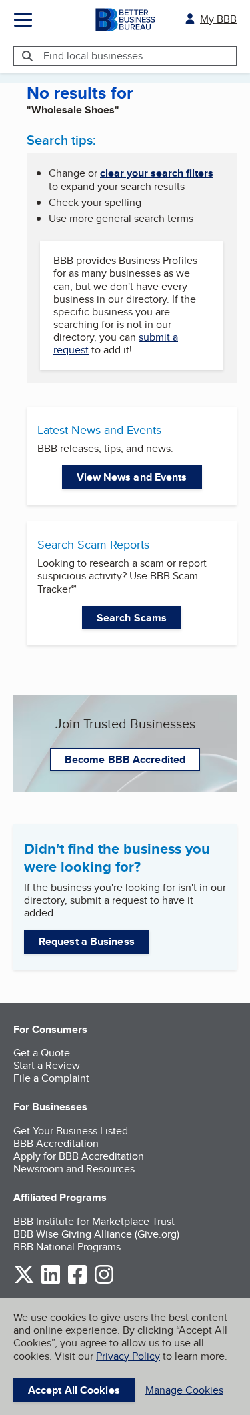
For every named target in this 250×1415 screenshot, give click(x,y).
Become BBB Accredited (125, 759)
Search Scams (132, 617)
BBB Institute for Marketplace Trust (94, 1221)
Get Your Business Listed (70, 1130)
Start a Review (46, 1065)
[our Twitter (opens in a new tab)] (24, 1281)
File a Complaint (51, 1078)
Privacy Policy (128, 1356)
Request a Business (87, 941)
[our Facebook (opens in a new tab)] (77, 1281)
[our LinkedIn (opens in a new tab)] (50, 1281)
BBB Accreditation (56, 1143)
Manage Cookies (184, 1390)
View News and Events (132, 477)
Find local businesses (93, 55)
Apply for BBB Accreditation (78, 1156)
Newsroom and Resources (74, 1168)
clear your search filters (156, 173)
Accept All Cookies (74, 1390)
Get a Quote (41, 1052)
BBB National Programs (67, 1246)
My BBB (218, 19)
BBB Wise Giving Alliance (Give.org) (96, 1234)
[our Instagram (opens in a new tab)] (104, 1281)
